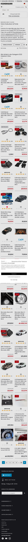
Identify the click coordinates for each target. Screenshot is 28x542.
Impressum (24, 261)
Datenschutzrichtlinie (16, 261)
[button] (4, 261)
